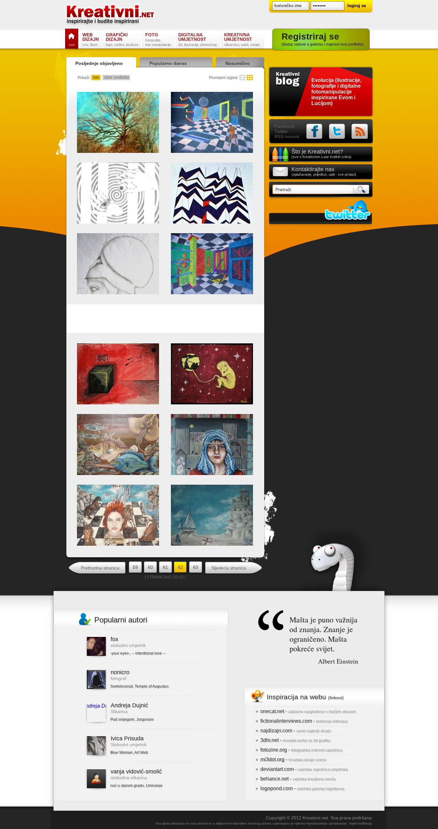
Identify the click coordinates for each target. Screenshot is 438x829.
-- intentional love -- (148, 653)
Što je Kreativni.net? (321, 153)
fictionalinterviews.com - (304, 721)
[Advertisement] (165, 320)
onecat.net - (308, 711)
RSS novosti (286, 136)
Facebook (284, 126)
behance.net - (298, 778)
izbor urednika (116, 77)
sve (96, 77)
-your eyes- (120, 653)
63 (195, 567)
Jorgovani (145, 719)
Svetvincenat (121, 686)
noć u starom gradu (127, 785)
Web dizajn (90, 39)
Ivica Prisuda (127, 738)
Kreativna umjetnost (242, 39)
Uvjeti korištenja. (361, 823)
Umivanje (154, 785)
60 (150, 567)
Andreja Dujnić (129, 705)
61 (165, 567)
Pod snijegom (122, 719)
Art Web (141, 752)
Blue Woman (121, 752)
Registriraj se (323, 39)
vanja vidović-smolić (136, 771)
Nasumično (237, 63)
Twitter (281, 131)
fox (114, 639)
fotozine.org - (301, 750)
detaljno (242, 78)
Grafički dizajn (122, 39)
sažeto (250, 78)
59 (135, 567)
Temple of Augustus (152, 686)
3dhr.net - (295, 740)
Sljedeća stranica (228, 567)
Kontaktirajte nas (323, 171)
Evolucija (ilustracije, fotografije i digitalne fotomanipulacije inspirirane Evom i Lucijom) (336, 91)
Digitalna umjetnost (197, 39)
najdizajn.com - (295, 730)
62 (180, 567)
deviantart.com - (304, 769)
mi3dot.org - (293, 759)
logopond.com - (302, 788)
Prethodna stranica (100, 567)
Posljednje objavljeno (99, 63)
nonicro (120, 672)
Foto (158, 39)
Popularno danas (168, 63)
